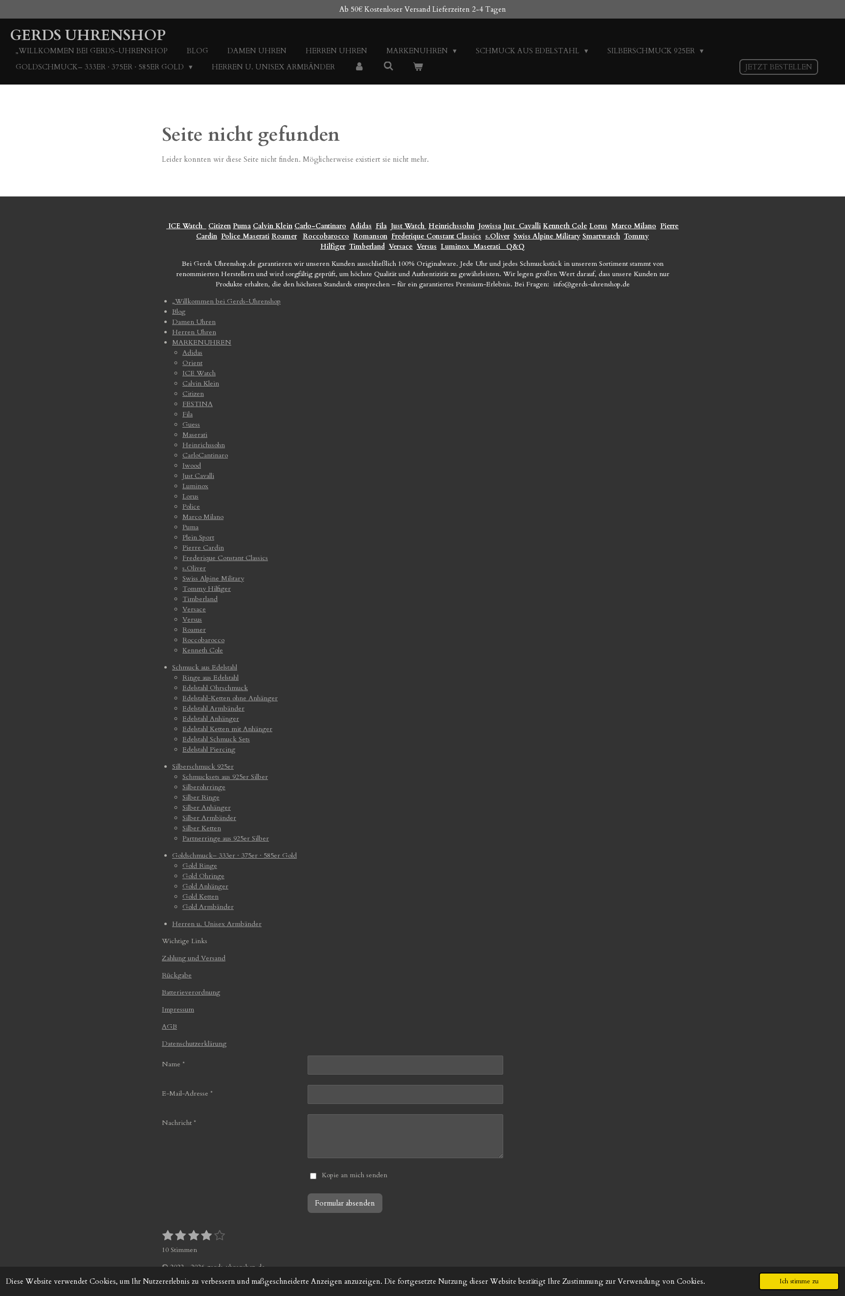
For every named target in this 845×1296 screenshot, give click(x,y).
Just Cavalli (522, 226)
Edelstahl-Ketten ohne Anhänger (230, 698)
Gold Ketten (200, 896)
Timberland (367, 246)
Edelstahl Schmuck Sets (216, 739)
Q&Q (513, 246)
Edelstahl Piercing (208, 749)
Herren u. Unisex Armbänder (217, 924)
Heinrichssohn (451, 226)
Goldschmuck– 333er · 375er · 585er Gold (234, 855)
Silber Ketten (201, 828)
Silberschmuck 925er (203, 766)
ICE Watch (199, 373)
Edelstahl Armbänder (213, 708)
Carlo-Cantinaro (320, 226)
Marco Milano (633, 226)
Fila (381, 226)
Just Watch (408, 226)
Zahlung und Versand (193, 958)
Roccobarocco (326, 236)
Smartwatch (601, 236)
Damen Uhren (194, 321)
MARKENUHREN (201, 342)
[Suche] (389, 66)
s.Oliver (497, 236)
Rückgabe (177, 975)
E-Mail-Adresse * (187, 1093)
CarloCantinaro (205, 455)
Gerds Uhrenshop (88, 35)
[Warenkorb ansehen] (418, 67)
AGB (169, 1026)
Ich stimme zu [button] (799, 1281)
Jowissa (489, 226)
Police (232, 236)
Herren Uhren (194, 332)
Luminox (456, 246)
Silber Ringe (201, 797)
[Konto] (359, 67)
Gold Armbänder (208, 906)
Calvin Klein (272, 226)
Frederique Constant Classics (436, 236)
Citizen (219, 226)
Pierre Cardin (203, 547)
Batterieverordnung (191, 992)
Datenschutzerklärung (194, 1043)
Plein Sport (198, 537)
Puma (242, 226)
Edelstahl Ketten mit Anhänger (227, 729)
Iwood (191, 465)
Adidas (361, 226)
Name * (173, 1064)
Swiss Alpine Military (546, 236)
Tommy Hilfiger (206, 588)
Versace (401, 246)
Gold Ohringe (203, 876)
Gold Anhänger (205, 886)
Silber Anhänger (206, 807)
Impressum (178, 1009)
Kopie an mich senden (354, 1175)
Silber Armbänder (209, 817)
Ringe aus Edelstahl (210, 677)
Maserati (256, 236)
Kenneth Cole (565, 226)
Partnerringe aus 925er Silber (225, 838)
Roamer (284, 236)
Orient (192, 362)
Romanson (370, 236)
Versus (427, 246)
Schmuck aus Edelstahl (204, 667)
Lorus (598, 226)
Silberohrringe (203, 787)
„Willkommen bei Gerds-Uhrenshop (226, 301)
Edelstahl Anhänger (210, 718)
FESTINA (197, 404)
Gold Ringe (199, 865)
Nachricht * (179, 1122)
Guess (191, 424)
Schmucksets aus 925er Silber (225, 776)
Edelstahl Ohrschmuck (215, 687)
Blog (178, 311)
